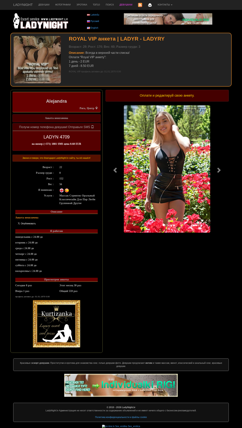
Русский (95, 21)
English (94, 28)
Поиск (110, 4)
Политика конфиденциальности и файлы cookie (121, 417)
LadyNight (23, 5)
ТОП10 (96, 4)
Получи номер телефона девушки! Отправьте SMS (55, 127)
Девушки (44, 4)
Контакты (164, 4)
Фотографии (63, 4)
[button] (114, 169)
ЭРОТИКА (81, 4)
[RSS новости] (140, 5)
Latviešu (95, 14)
